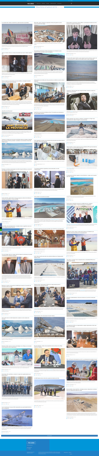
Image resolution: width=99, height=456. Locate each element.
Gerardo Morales (73, 224)
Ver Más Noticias (49, 435)
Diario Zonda (6, 369)
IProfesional (71, 142)
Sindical (36, 46)
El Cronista (6, 402)
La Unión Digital (71, 384)
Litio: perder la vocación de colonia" (41, 196)
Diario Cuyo (71, 354)
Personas (47, 3)
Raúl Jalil (71, 111)
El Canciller (6, 431)
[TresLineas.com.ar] (31, 3)
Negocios (3, 193)
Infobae (6, 193)
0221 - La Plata (39, 405)
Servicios (70, 452)
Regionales (43, 3)
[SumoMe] (1, 234)
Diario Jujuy (38, 311)
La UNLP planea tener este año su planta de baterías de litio (46, 378)
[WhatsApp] (1, 230)
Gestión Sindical (39, 46)
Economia (3, 48)
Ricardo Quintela (50, 369)
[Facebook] (68, 1)
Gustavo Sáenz (68, 224)
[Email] (1, 232)
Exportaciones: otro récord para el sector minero (44, 315)
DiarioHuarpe (6, 341)
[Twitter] (70, 1)
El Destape (6, 106)
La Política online (7, 76)
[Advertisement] (49, 14)
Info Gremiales (71, 53)
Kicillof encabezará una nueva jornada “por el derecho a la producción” (49, 228)
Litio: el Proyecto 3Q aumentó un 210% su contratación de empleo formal (82, 359)
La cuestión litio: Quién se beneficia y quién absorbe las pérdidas (15, 22)
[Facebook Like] (1, 226)
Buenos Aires (39, 3)
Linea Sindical (59, 3)
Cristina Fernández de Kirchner (55, 219)
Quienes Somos (66, 452)
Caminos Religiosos (53, 3)
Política (3, 76)
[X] (1, 228)
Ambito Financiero (72, 114)
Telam (38, 192)
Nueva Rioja (38, 341)
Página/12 (6, 48)
